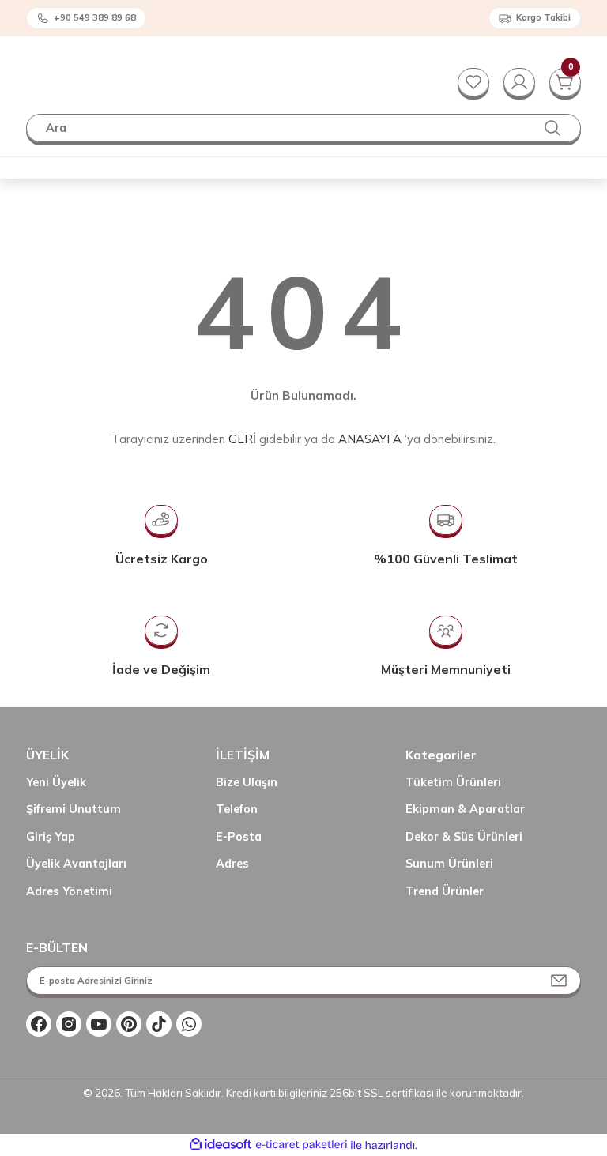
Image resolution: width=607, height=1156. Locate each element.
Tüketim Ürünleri (453, 782)
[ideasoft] (220, 1145)
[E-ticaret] (301, 1145)
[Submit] (559, 980)
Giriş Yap (50, 837)
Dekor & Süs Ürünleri (463, 837)
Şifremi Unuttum (73, 809)
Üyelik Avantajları (76, 864)
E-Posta (239, 837)
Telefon (237, 809)
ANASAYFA (370, 438)
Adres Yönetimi (69, 891)
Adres (232, 864)
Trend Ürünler (444, 891)
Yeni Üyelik (56, 782)
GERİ (242, 438)
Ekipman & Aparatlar (465, 809)
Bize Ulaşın (246, 782)
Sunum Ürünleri (449, 864)
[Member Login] (519, 82)
